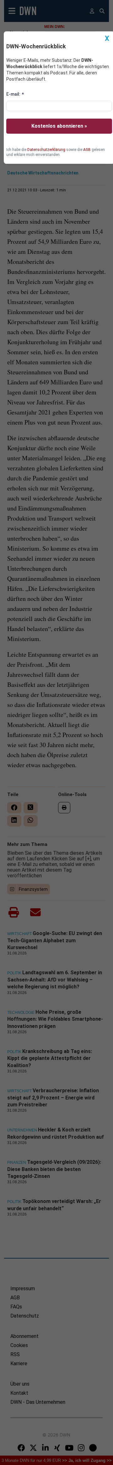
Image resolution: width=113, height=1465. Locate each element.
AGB (87, 149)
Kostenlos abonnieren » (59, 126)
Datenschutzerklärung (46, 149)
